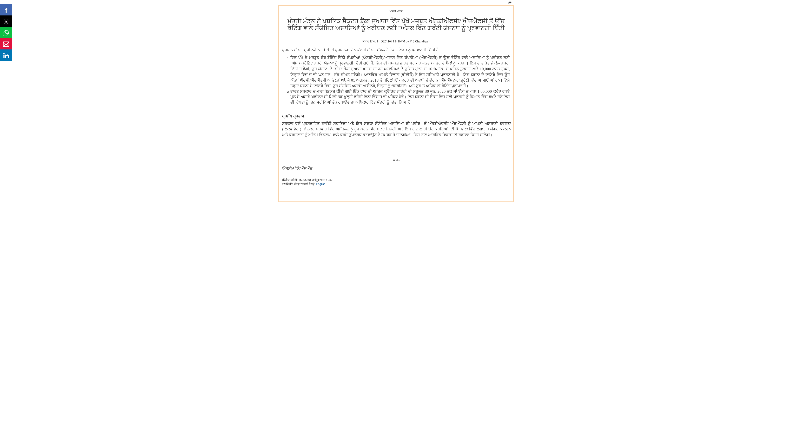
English (320, 184)
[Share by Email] (6, 43)
